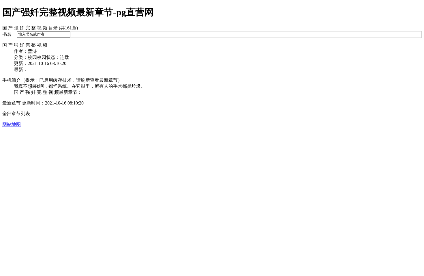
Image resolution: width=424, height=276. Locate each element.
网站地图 (11, 124)
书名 (7, 34)
